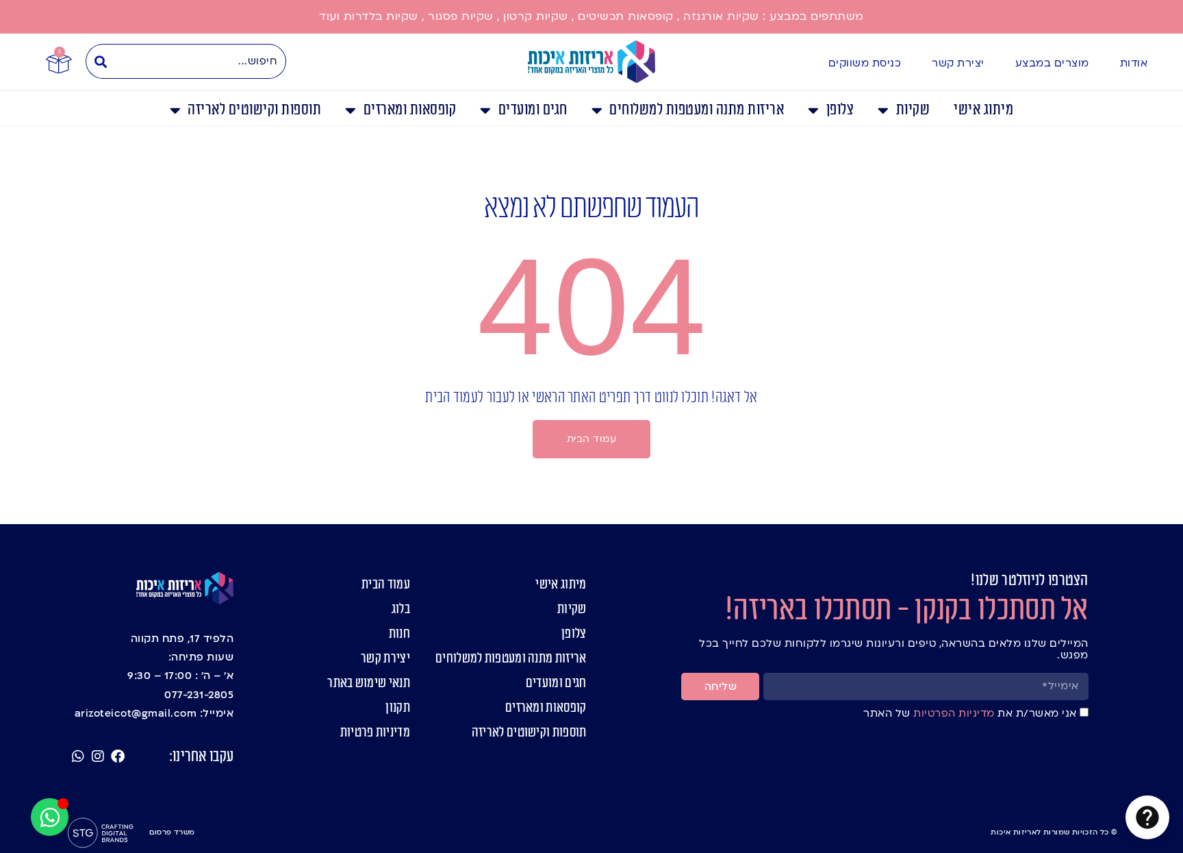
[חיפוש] (100, 61)
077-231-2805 (198, 695)
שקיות (913, 110)
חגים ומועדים (533, 110)
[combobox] (200, 61)
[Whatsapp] (78, 756)
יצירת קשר (958, 63)
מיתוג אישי (983, 110)
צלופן (840, 110)
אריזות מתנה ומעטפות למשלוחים (696, 110)
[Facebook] (118, 756)
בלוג (401, 609)
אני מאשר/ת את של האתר (970, 713)
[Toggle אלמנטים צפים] (49, 817)
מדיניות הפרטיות (953, 713)
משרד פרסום (171, 832)
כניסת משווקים (865, 63)
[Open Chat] (1147, 817)
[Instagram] (98, 756)
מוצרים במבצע (1052, 63)
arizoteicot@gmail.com (136, 713)
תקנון (397, 708)
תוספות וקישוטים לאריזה (254, 110)
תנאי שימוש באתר (368, 683)
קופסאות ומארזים (410, 110)
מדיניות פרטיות (375, 732)
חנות (399, 634)
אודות (1134, 63)
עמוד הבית (385, 584)
